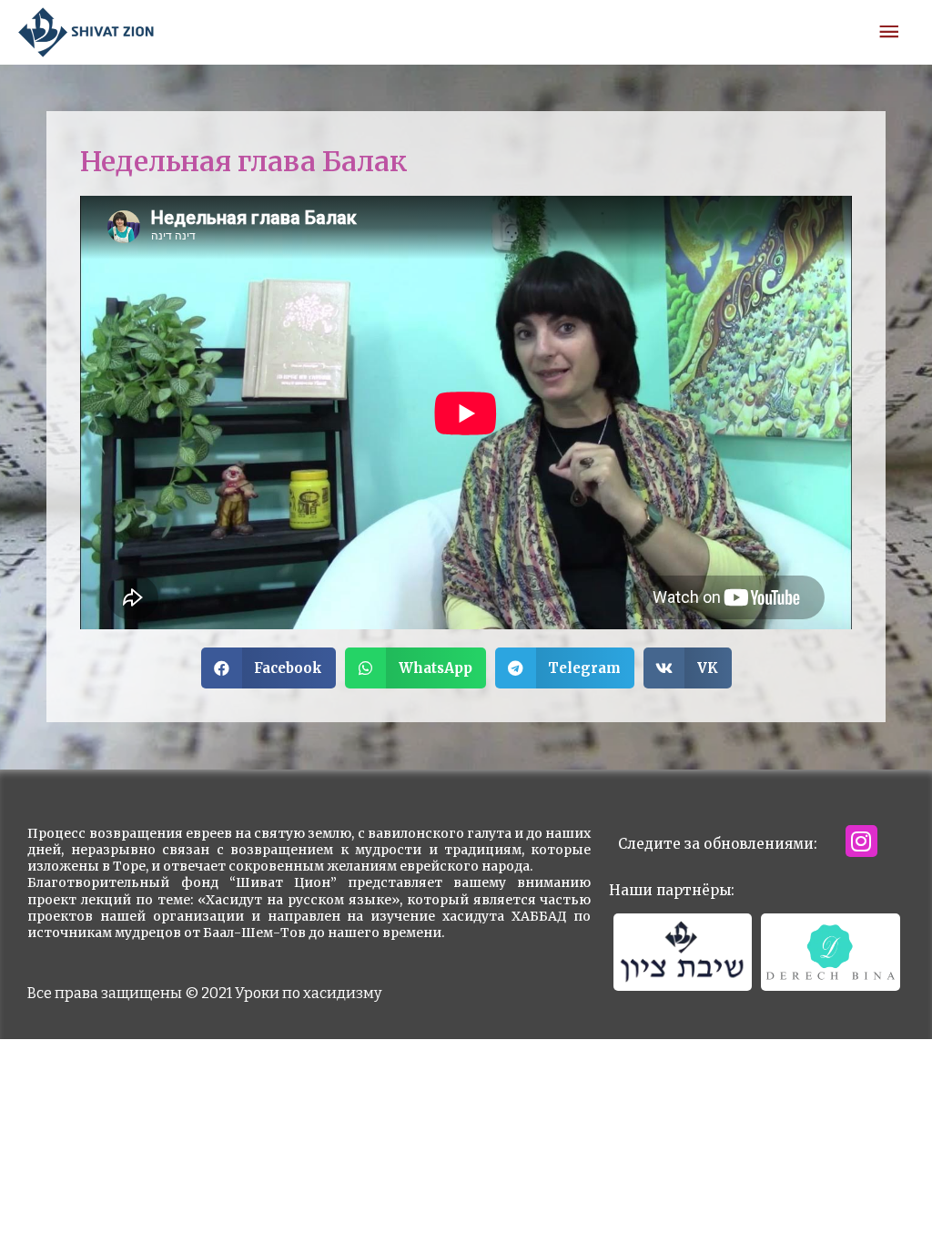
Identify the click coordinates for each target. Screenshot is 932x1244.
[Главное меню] (889, 32)
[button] (269, 667)
